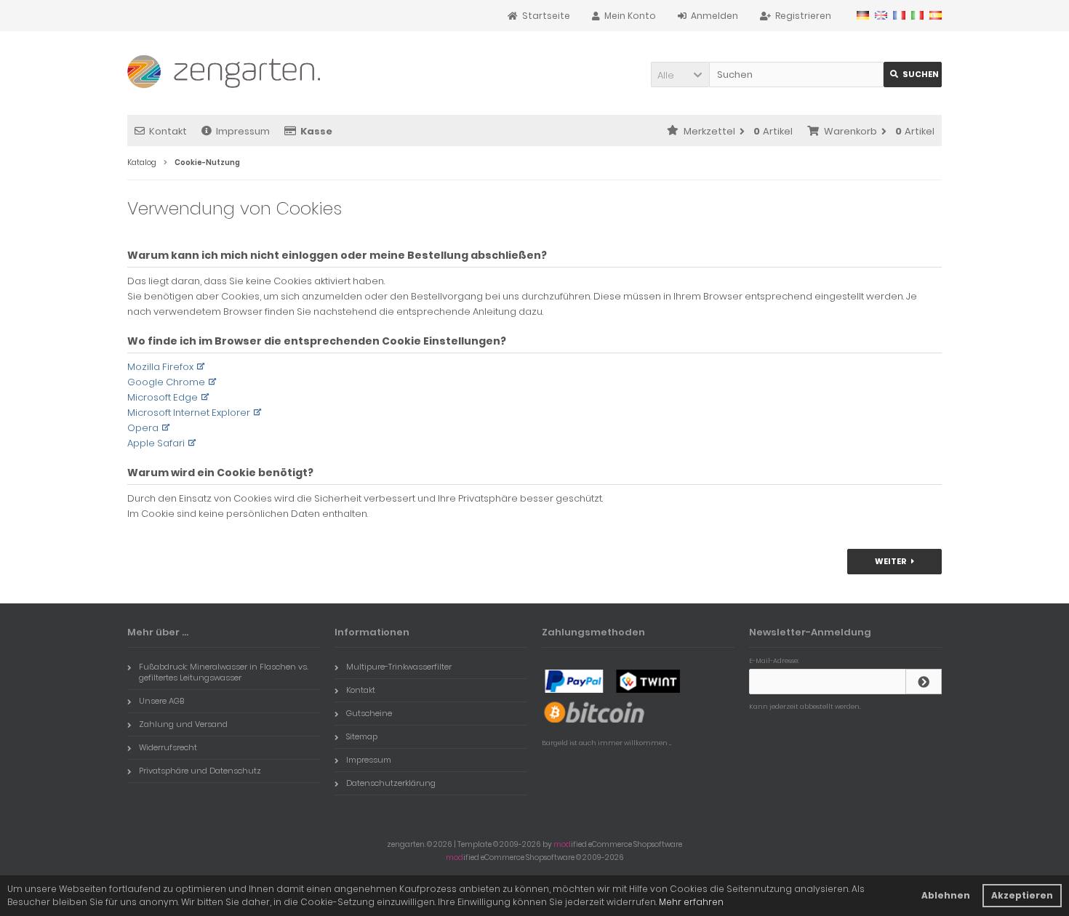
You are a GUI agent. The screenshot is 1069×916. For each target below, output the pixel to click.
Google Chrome (166, 382)
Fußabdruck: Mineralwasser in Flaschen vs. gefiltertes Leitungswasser (223, 672)
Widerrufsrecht (168, 747)
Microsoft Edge (162, 397)
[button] (680, 74)
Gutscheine (369, 713)
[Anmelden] (923, 682)
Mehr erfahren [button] (691, 902)
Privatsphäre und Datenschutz (200, 770)
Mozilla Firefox (160, 367)
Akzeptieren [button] (1022, 895)
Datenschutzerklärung (391, 783)
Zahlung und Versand (183, 724)
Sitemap (361, 736)
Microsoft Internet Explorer (188, 412)
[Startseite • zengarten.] (223, 68)
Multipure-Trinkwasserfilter (399, 666)
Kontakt (168, 131)
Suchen (913, 74)
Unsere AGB (161, 701)
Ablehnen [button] (945, 895)
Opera (143, 428)
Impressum (243, 131)
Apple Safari (156, 443)
